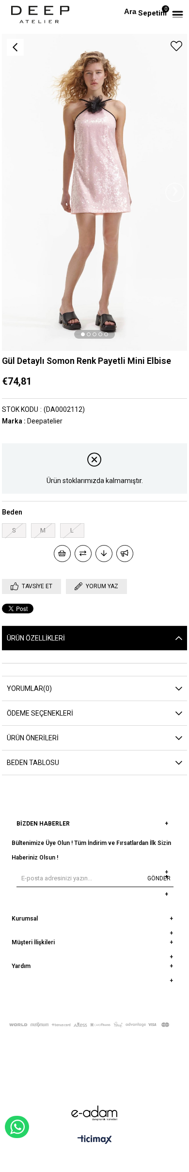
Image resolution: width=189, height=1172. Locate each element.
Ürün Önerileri (33, 738)
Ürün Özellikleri (36, 638)
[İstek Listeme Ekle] (62, 553)
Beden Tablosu (33, 762)
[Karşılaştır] (83, 553)
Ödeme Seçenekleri (40, 713)
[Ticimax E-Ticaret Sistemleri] (95, 1140)
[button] (83, 334)
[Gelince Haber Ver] (124, 553)
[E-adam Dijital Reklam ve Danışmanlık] (94, 1113)
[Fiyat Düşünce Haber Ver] (103, 553)
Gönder (159, 878)
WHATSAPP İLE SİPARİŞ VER (17, 1127)
